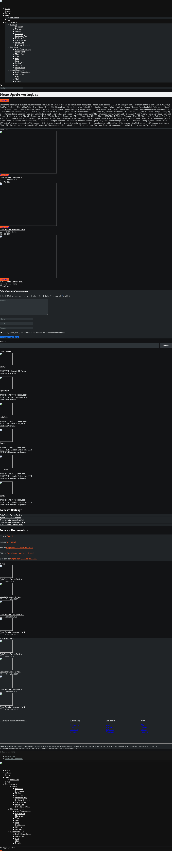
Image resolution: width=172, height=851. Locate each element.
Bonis (7, 13)
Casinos (8, 11)
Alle (142, 725)
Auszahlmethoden (17, 70)
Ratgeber (144, 732)
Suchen (3, 341)
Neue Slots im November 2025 (12, 229)
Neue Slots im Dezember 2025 (12, 177)
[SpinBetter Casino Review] (6, 595)
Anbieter (13, 24)
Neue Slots (4, 100)
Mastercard (74, 725)
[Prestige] (6, 364)
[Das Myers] (3, 4)
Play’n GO (19, 43)
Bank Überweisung (23, 49)
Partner (143, 730)
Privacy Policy (11, 756)
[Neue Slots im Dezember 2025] (86, 152)
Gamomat (19, 34)
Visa (17, 56)
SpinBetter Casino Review (10, 517)
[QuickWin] (6, 467)
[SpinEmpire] (6, 388)
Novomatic (19, 29)
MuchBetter (20, 68)
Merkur (18, 31)
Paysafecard (20, 52)
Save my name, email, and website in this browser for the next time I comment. (34, 333)
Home (7, 9)
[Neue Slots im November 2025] (86, 204)
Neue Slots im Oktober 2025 (11, 282)
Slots (7, 15)
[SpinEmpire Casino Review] (6, 577)
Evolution (19, 27)
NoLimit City (20, 40)
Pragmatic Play (21, 36)
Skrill (17, 59)
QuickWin (4, 469)
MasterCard (19, 54)
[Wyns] (6, 493)
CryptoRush (11, 542)
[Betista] (6, 441)
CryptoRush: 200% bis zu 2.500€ (19, 547)
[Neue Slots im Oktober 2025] (86, 256)
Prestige (3, 367)
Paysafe (73, 732)
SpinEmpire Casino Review (11, 515)
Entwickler (14, 18)
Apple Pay (74, 730)
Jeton (17, 61)
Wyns (2, 496)
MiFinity (18, 65)
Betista (2, 443)
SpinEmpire (4, 391)
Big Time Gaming (22, 45)
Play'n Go (110, 730)
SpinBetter (4, 417)
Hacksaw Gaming (22, 38)
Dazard (10, 536)
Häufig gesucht (11, 22)
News (7, 20)
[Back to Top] (1, 850)
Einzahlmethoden (17, 47)
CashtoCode (20, 63)
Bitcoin (18, 81)
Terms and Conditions (14, 759)
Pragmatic (110, 732)
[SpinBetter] (6, 415)
